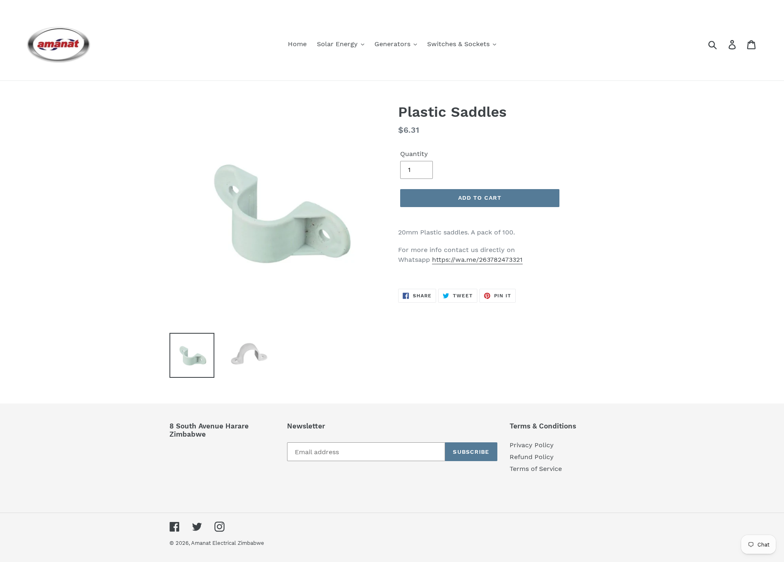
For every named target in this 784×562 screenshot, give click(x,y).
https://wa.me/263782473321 (477, 259)
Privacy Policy (532, 445)
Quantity (414, 154)
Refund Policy (532, 457)
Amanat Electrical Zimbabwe (227, 543)
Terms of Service (536, 469)
